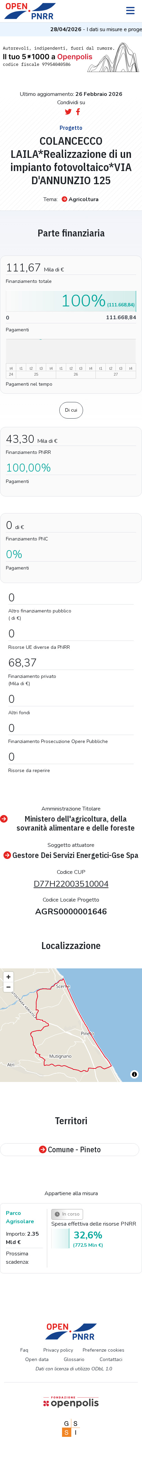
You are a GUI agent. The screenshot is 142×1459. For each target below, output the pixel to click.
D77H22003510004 (71, 883)
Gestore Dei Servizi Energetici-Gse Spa (75, 855)
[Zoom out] (8, 987)
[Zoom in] (8, 977)
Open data (37, 1359)
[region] (71, 1025)
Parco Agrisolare (20, 1217)
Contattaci (111, 1359)
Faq (24, 1350)
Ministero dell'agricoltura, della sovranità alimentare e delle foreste (76, 823)
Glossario (74, 1359)
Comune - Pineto (74, 1149)
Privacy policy (58, 1350)
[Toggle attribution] (134, 1074)
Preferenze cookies (103, 1350)
